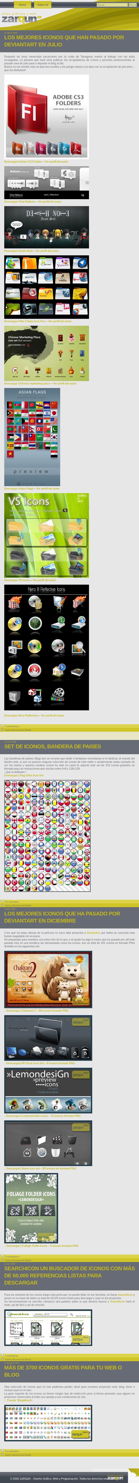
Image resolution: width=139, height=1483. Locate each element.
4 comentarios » (12, 726)
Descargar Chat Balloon (19, 201)
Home (22, 4)
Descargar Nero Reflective (21, 715)
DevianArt (93, 932)
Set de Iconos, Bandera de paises (52, 746)
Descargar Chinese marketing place (27, 383)
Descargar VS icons (17, 580)
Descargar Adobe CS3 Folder (23, 161)
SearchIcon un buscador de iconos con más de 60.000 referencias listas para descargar (69, 1275)
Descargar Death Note (18, 250)
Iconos (8, 730)
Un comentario (12, 902)
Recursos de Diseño (21, 730)
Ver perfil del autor (56, 161)
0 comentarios (11, 1356)
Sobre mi (42, 4)
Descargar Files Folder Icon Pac (24, 321)
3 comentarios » (12, 1257)
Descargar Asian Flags (18, 488)
